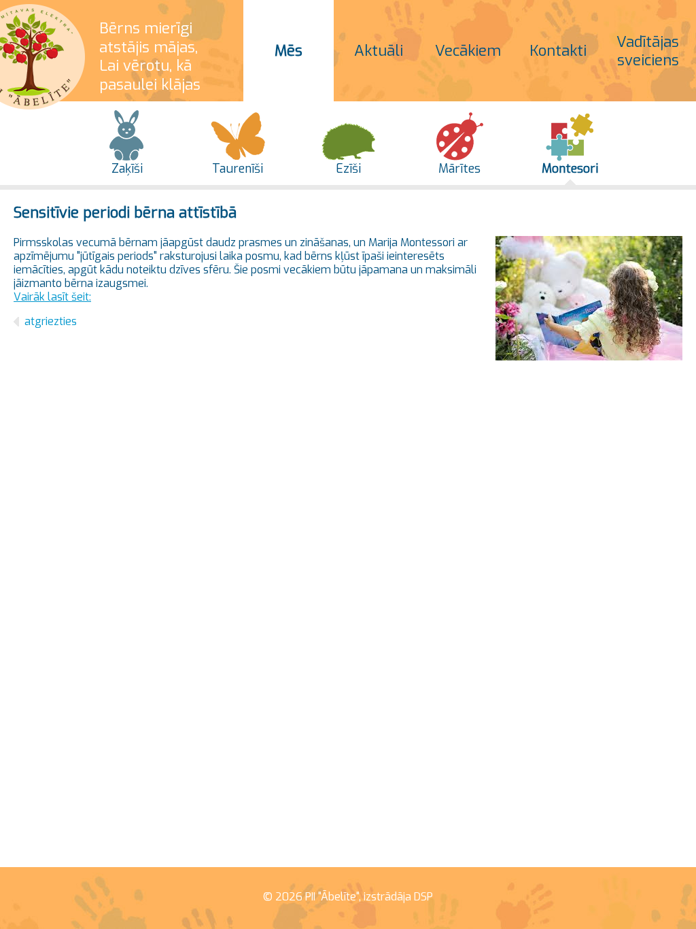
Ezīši (348, 169)
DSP (423, 897)
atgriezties (50, 321)
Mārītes (459, 169)
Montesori (570, 169)
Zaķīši (127, 169)
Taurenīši (237, 169)
